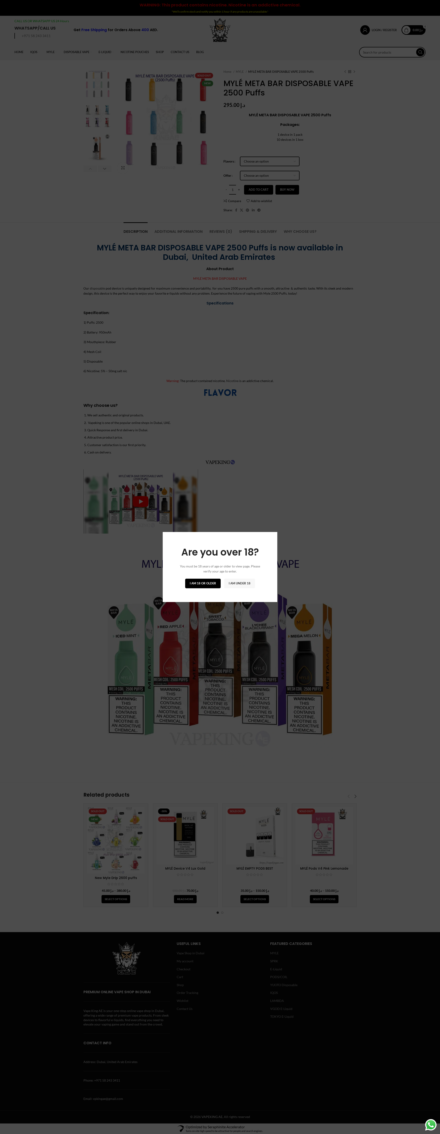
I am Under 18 (239, 583)
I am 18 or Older (203, 583)
